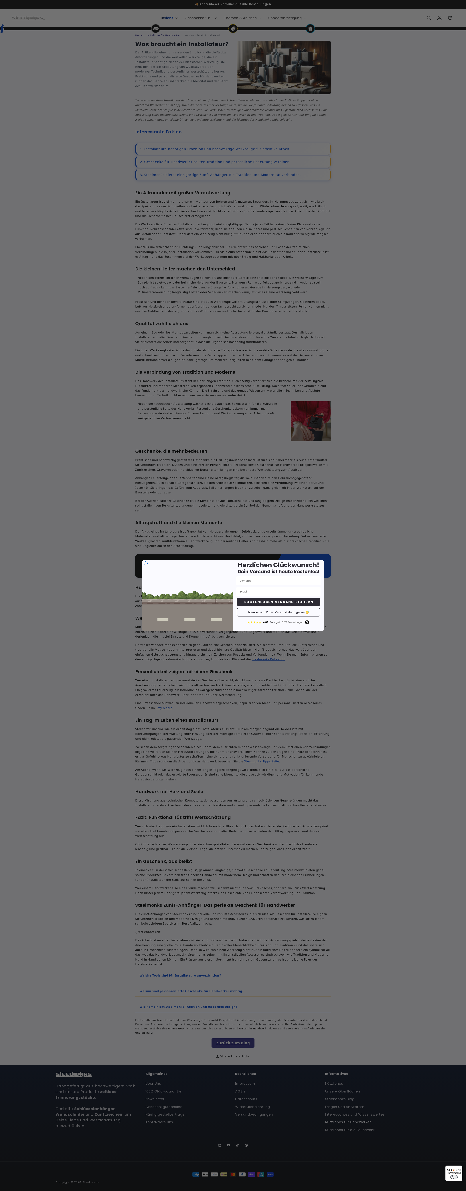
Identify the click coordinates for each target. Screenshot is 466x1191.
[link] (278, 622)
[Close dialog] (145, 563)
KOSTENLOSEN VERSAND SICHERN (278, 602)
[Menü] (460, 1168)
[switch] (454, 1177)
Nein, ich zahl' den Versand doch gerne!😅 (278, 612)
